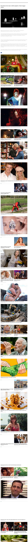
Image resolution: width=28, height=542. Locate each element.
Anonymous (2, 8)
